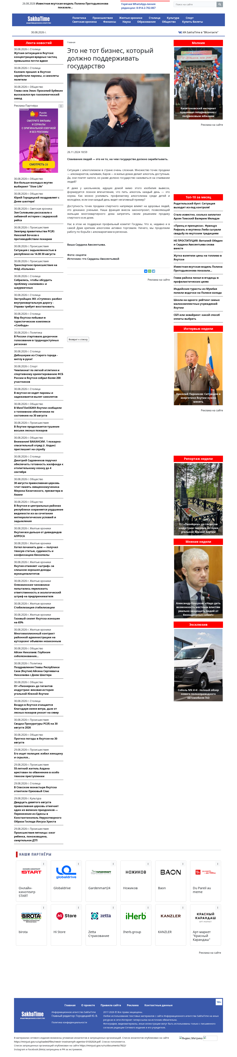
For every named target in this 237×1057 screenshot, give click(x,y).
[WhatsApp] (149, 271)
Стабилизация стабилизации (34, 607)
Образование (146, 21)
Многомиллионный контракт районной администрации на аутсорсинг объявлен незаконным (37, 637)
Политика (79, 18)
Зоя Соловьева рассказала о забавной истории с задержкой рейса (36, 216)
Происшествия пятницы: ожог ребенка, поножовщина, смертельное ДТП (34, 836)
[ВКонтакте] (145, 271)
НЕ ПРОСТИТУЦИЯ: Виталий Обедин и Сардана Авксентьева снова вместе (198, 244)
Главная (69, 1005)
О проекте (88, 1005)
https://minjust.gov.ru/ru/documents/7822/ (103, 1045)
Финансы (109, 21)
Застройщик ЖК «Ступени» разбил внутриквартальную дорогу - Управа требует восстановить (38, 302)
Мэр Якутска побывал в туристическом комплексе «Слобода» (32, 321)
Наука (127, 21)
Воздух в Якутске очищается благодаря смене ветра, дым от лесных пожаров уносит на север (36, 708)
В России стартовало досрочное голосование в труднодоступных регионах (36, 340)
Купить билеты (192, 21)
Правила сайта (111, 1005)
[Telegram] (153, 271)
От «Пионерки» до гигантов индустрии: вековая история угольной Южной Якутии (34, 690)
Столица (154, 18)
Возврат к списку (78, 339)
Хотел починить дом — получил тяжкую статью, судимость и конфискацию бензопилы (36, 551)
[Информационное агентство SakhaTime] (39, 19)
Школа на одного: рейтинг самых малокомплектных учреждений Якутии (197, 303)
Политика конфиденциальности (69, 1022)
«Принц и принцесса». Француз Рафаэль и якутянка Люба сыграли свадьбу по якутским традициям (197, 229)
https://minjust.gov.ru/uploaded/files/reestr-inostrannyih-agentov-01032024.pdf (57, 1041)
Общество (169, 21)
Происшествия (103, 18)
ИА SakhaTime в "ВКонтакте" (200, 32)
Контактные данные (158, 1005)
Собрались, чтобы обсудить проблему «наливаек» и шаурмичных (33, 283)
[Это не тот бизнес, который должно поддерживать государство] (118, 110)
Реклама (133, 1005)
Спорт (190, 18)
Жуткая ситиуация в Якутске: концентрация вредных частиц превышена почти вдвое (35, 57)
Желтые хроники (130, 18)
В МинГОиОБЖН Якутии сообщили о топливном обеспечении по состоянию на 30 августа (38, 411)
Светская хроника (84, 21)
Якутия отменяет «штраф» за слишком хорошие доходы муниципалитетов (34, 569)
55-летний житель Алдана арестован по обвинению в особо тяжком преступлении (36, 772)
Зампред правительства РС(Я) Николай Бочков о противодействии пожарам (34, 235)
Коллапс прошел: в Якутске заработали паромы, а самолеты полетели (36, 75)
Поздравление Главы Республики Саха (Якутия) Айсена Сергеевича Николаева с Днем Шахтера (37, 671)
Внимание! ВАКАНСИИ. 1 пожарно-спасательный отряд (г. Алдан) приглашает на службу (37, 445)
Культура (173, 18)
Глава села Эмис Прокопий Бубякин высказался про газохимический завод (38, 94)
